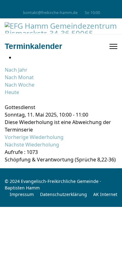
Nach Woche (19, 84)
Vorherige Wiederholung (34, 137)
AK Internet (105, 194)
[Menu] (113, 46)
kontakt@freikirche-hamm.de (50, 12)
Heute (12, 92)
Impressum (22, 194)
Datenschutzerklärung (63, 194)
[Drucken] (16, 57)
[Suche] (6, 99)
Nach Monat (19, 77)
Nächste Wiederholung (32, 144)
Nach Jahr (16, 69)
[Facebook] (61, 6)
